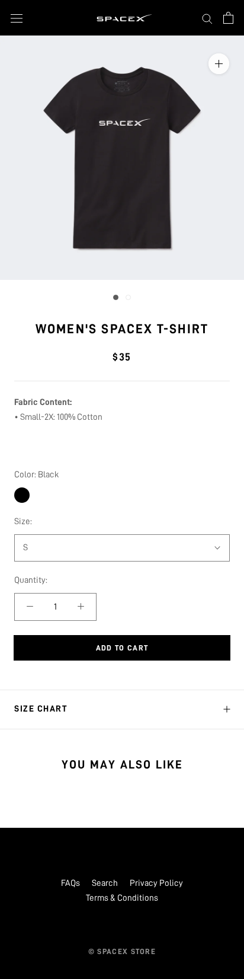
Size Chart (40, 708)
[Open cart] (228, 18)
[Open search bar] (207, 18)
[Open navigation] (17, 17)
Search (105, 883)
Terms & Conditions (122, 898)
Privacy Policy (156, 883)
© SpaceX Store (122, 951)
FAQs (70, 883)
